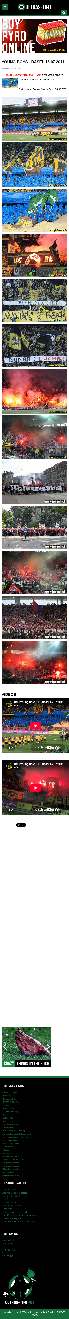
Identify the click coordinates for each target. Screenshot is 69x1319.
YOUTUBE (7, 1256)
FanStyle (5, 1105)
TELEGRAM (8, 1250)
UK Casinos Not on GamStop (13, 1131)
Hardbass (7, 1208)
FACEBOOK (8, 1240)
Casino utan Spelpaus (10, 1140)
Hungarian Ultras (9, 1099)
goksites (5, 1150)
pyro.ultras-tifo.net (52, 74)
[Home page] (19, 1285)
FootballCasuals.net (10, 1124)
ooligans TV (7, 1115)
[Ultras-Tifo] (34, 6)
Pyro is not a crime (11, 1205)
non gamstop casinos (10, 1163)
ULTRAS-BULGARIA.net (12, 1102)
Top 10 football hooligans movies (19, 1215)
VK (3, 1253)
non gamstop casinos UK (12, 1156)
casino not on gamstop (11, 1092)
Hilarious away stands (13, 1218)
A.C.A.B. (6, 1199)
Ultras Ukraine (8, 1108)
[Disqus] (34, 867)
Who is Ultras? (9, 1189)
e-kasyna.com (8, 1147)
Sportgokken (7, 1153)
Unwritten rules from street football (19, 1221)
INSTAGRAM (9, 1243)
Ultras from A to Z (11, 1196)
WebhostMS (41, 1312)
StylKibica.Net (7, 1118)
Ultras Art (6, 1096)
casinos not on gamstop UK (13, 1159)
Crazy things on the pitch (15, 1212)
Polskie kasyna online (10, 1144)
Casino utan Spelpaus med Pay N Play (17, 1137)
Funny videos (9, 1202)
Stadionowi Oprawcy (10, 1112)
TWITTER (7, 1246)
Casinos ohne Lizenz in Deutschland (16, 1134)
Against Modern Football (14, 1192)
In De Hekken (7, 1128)
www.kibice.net (8, 1121)
